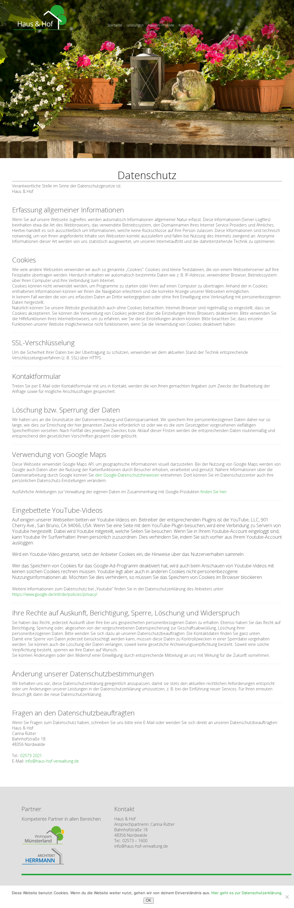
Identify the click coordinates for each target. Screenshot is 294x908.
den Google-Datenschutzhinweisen (127, 475)
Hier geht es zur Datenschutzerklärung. (247, 892)
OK (148, 900)
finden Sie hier (213, 491)
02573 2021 (31, 755)
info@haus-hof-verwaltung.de (52, 761)
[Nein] (287, 897)
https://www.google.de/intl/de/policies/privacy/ (54, 594)
